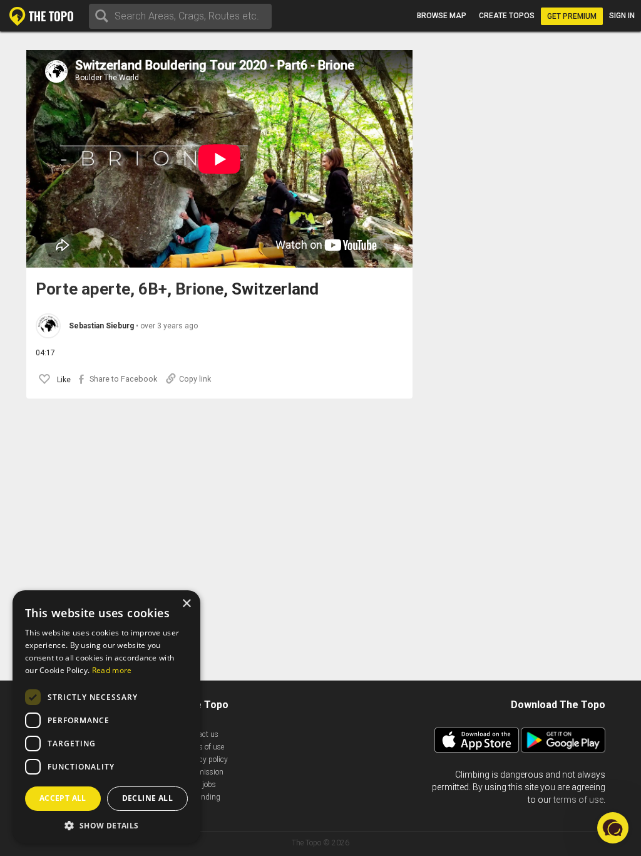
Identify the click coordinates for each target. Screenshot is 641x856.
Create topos (507, 15)
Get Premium (572, 16)
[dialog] (106, 716)
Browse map (441, 15)
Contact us (200, 734)
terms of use (578, 800)
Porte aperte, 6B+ (101, 289)
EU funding (201, 797)
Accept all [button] (62, 798)
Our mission (203, 772)
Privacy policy (205, 759)
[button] (106, 825)
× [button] (186, 603)
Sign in (622, 15)
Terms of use (203, 747)
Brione (199, 289)
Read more (112, 670)
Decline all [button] (147, 798)
